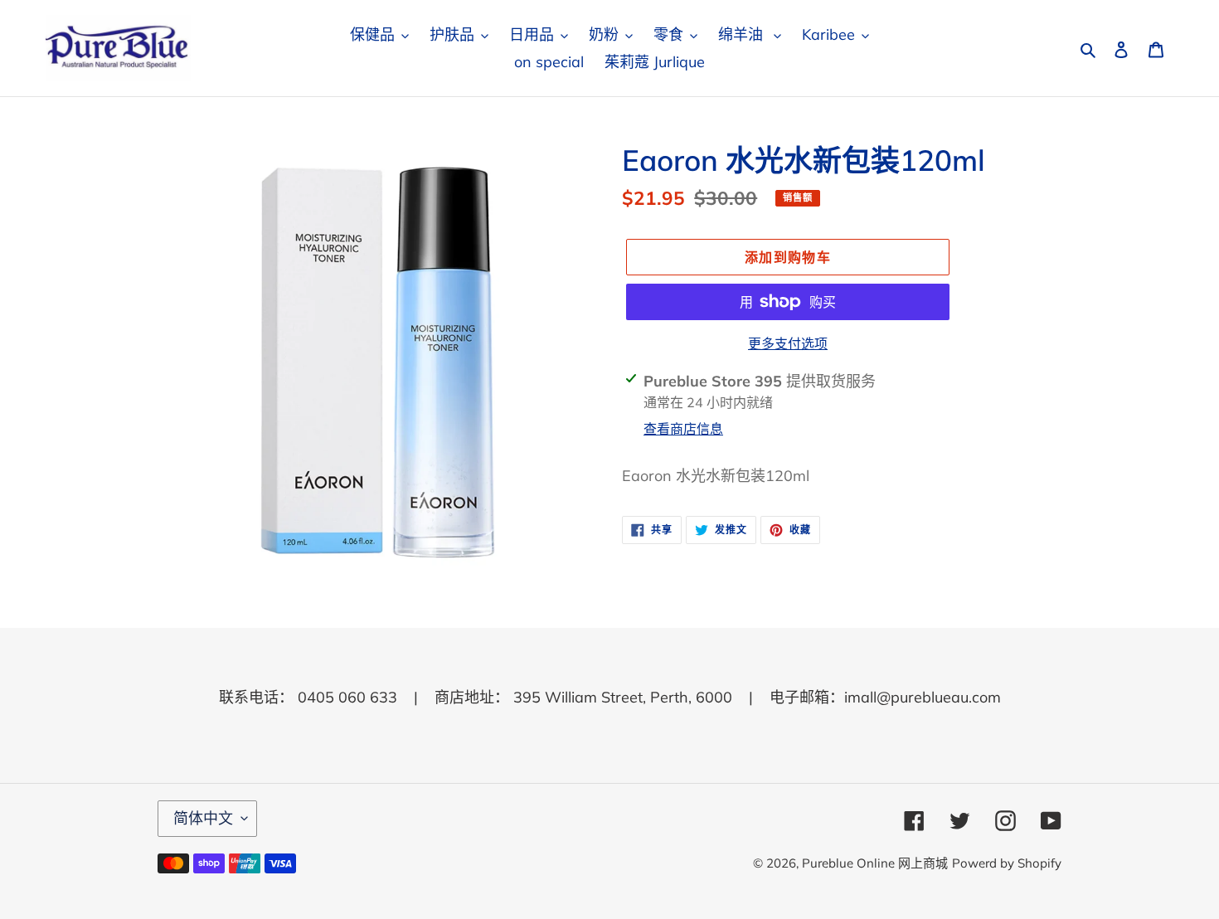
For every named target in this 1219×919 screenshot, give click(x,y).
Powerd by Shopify (1006, 863)
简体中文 (203, 818)
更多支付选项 (788, 343)
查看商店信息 (683, 429)
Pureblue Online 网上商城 (875, 863)
